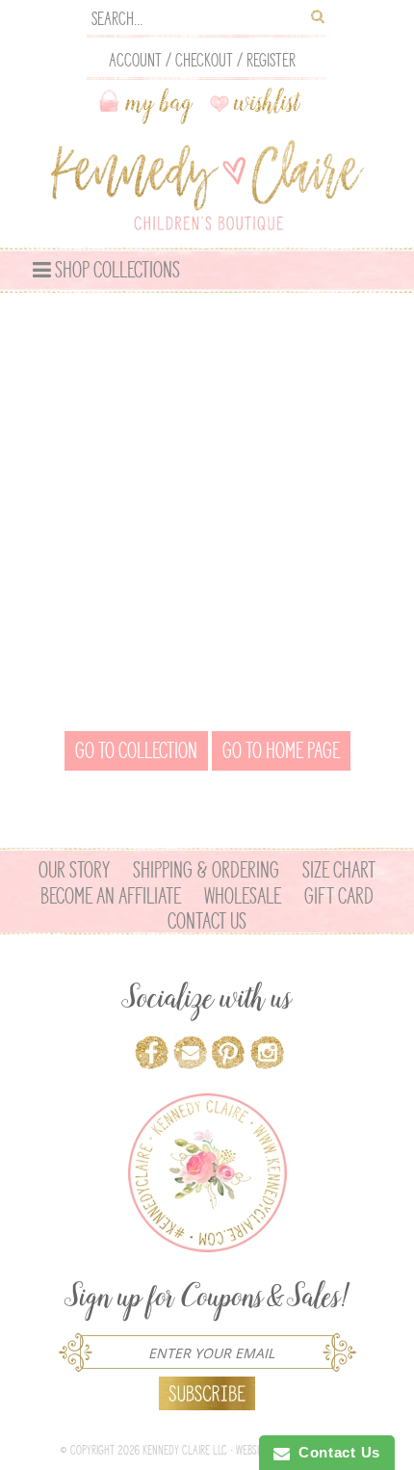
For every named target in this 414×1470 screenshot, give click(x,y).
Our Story (74, 870)
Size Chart (338, 870)
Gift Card (339, 896)
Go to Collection (136, 750)
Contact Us (207, 921)
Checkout (204, 60)
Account (135, 60)
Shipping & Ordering (206, 870)
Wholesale (242, 896)
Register (271, 60)
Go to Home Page (281, 750)
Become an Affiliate (110, 896)
